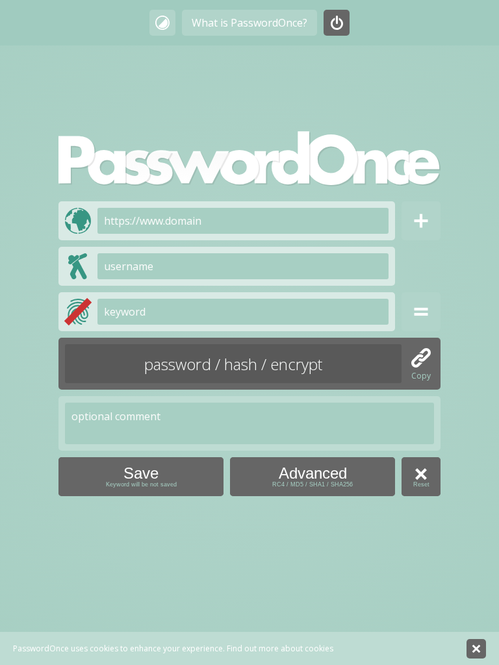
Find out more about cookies (280, 648)
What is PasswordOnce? (249, 23)
